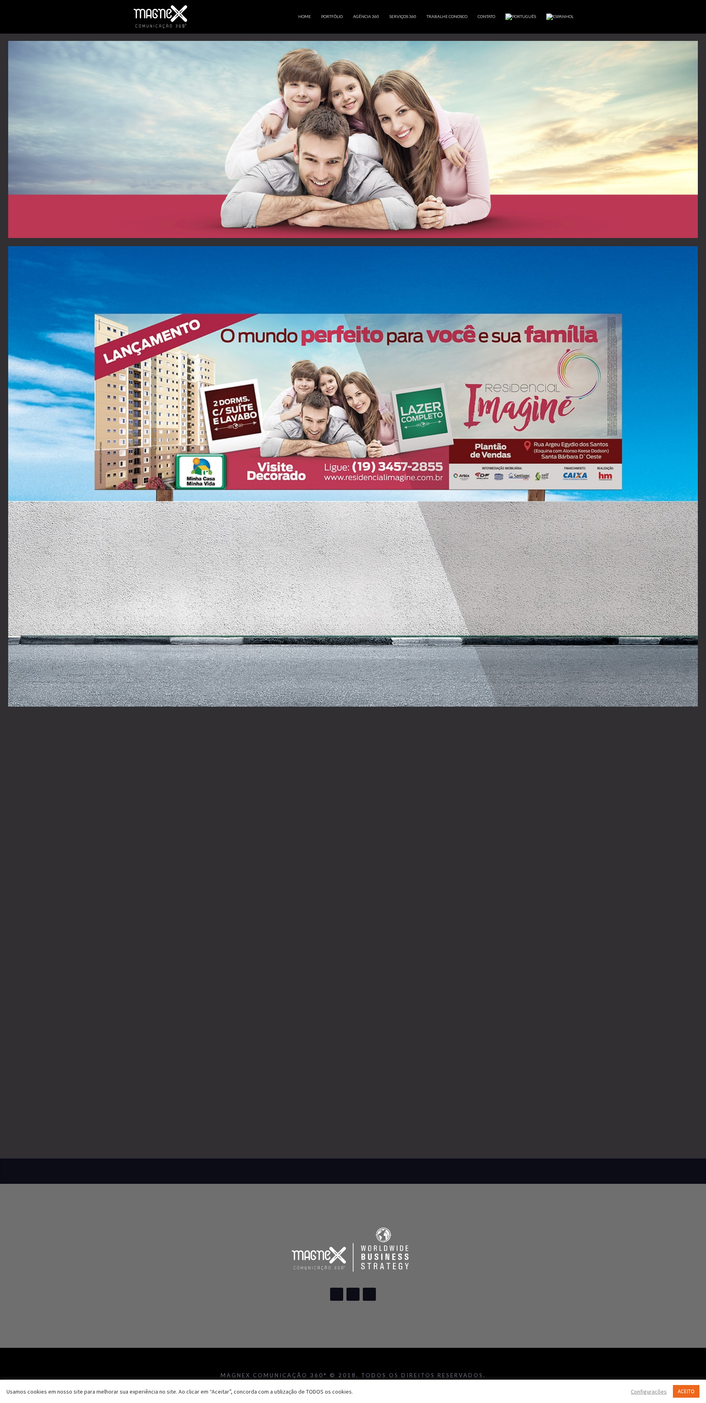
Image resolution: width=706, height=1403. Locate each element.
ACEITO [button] (686, 1391)
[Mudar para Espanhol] (560, 23)
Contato (486, 16)
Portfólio (332, 16)
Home (304, 16)
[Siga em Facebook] (336, 1294)
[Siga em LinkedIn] (369, 1294)
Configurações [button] (649, 1391)
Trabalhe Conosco (447, 16)
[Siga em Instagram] (353, 1294)
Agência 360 (366, 16)
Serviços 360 (402, 16)
